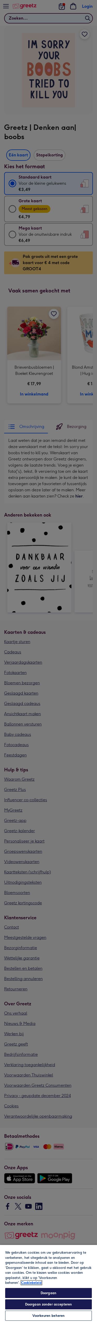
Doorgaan (48, 1293)
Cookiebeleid (31, 1283)
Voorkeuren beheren (48, 1316)
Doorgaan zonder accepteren (48, 1304)
